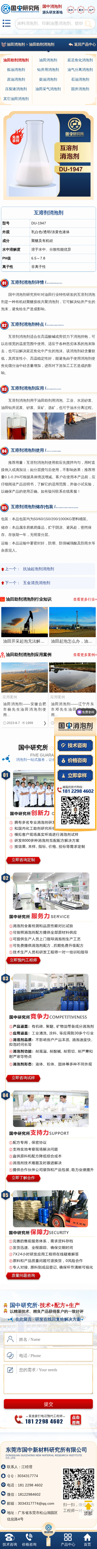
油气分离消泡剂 (80, 70)
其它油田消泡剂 (16, 99)
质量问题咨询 (23, 1275)
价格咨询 (29, 1544)
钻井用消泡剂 (48, 70)
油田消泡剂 (16, 44)
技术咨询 (10, 1544)
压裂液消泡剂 (16, 89)
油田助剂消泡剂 (41, 44)
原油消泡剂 (16, 79)
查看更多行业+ (85, 599)
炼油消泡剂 (16, 70)
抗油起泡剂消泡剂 (38, 569)
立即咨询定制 (23, 859)
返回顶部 (88, 1508)
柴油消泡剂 (48, 79)
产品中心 (68, 1544)
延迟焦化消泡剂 (80, 60)
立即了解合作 (23, 1177)
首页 (87, 1544)
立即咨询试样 (23, 1077)
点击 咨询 (76, 1420)
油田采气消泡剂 (48, 89)
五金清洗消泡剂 (36, 582)
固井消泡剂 (80, 89)
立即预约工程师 (23, 960)
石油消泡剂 (80, 79)
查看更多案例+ (85, 655)
